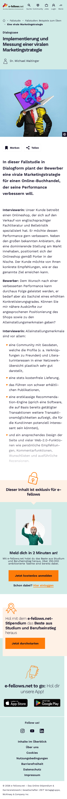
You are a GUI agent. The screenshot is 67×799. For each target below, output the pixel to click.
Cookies (32, 752)
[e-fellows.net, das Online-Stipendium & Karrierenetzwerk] (13, 6)
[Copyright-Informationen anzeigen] (64, 134)
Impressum (32, 775)
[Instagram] (22, 731)
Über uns (32, 747)
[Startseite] (4, 20)
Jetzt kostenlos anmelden (33, 575)
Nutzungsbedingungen (32, 758)
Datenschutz (32, 769)
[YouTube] (32, 731)
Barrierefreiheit (32, 764)
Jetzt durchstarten (25, 643)
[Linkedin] (42, 731)
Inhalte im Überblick (32, 741)
